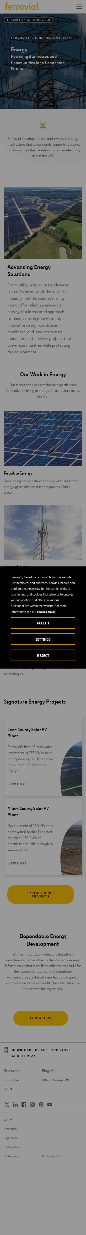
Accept (43, 623)
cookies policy (46, 612)
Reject (43, 655)
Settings (43, 639)
